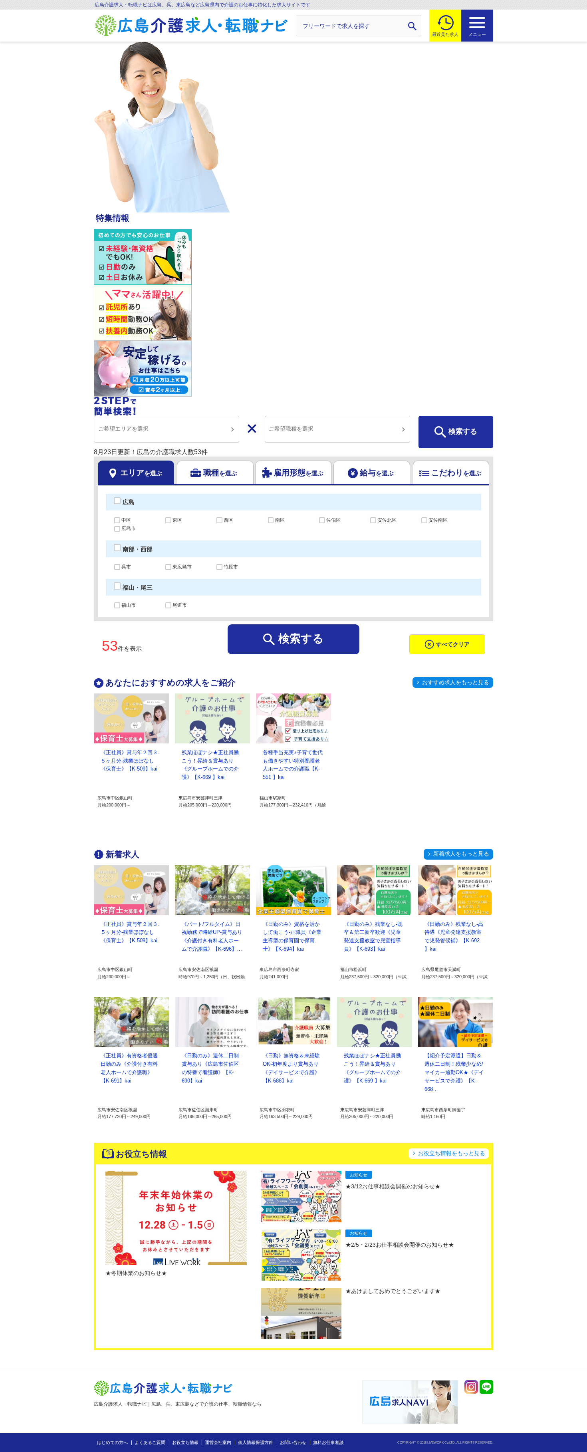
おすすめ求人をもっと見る (455, 682)
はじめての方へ (112, 1442)
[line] (486, 1387)
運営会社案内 (218, 1442)
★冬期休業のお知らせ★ (136, 1273)
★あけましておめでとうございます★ (392, 1291)
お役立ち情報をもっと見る (451, 1153)
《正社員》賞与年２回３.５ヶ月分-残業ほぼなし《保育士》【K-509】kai (130, 760)
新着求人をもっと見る (461, 853)
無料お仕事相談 (328, 1442)
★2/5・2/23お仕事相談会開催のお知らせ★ (399, 1244)
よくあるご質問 (150, 1442)
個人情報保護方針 (255, 1442)
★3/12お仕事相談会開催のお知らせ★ (392, 1186)
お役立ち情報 (185, 1442)
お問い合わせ (293, 1442)
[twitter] (471, 1387)
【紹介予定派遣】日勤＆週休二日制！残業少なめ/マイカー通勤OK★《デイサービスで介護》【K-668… (454, 1072)
